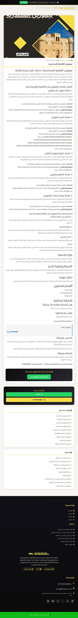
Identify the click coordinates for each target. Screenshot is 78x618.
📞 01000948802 (12, 331)
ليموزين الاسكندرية (65, 440)
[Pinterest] (48, 601)
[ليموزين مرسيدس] (39, 553)
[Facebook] (58, 601)
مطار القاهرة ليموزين (64, 472)
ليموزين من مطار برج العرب (63, 486)
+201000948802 (38, 399)
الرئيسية (70, 511)
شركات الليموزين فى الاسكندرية (61, 430)
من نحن (70, 514)
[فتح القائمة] (3, 8)
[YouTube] (53, 601)
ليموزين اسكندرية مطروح (63, 437)
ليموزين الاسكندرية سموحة (62, 444)
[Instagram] (67, 601)
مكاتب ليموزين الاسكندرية (63, 468)
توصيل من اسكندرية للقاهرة (62, 433)
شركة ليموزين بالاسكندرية (63, 426)
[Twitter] (63, 601)
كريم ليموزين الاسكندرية (63, 419)
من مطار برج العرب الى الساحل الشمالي (59, 461)
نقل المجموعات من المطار (63, 458)
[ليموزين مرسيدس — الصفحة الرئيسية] (67, 8)
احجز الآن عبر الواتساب (38, 376)
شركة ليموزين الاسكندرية (63, 423)
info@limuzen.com (64, 588)
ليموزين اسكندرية (66, 60)
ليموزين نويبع (66, 475)
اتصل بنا (70, 520)
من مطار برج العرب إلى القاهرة (62, 465)
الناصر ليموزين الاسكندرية (63, 416)
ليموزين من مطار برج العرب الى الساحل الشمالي (57, 479)
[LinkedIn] (72, 601)
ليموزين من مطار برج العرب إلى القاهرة (59, 482)
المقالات (70, 517)
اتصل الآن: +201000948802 (36, 2)
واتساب (23, 2)
